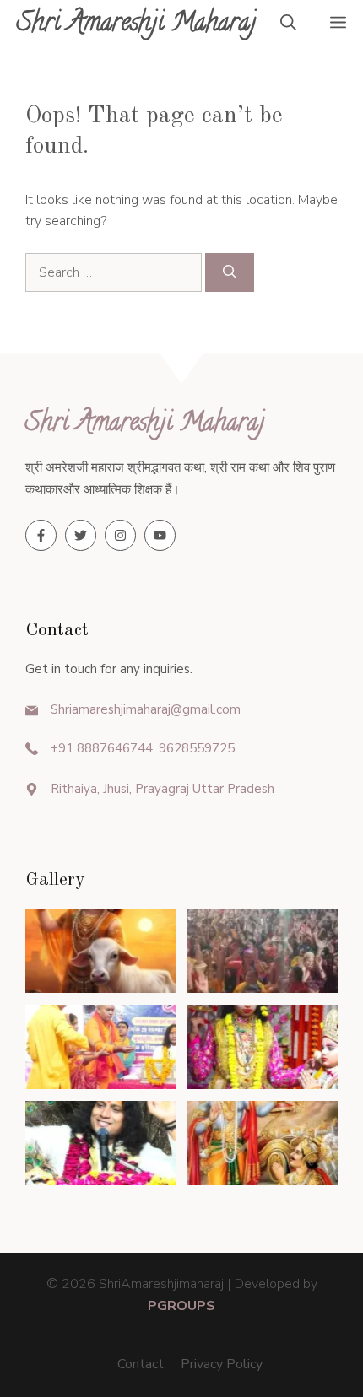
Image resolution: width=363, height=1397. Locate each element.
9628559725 (197, 748)
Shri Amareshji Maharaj (137, 25)
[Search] (229, 272)
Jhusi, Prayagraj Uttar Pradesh (187, 788)
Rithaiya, (75, 788)
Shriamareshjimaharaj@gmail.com (146, 709)
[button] (288, 25)
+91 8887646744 (102, 748)
